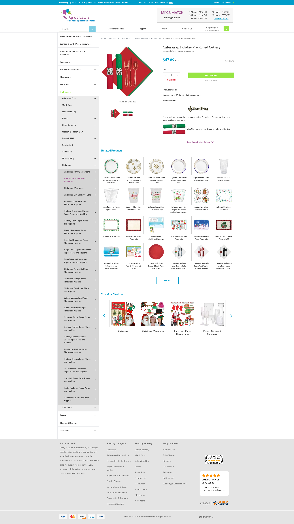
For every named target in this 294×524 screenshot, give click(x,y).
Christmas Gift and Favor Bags (77, 195)
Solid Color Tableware (117, 492)
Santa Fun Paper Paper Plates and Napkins (77, 389)
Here (171, 2)
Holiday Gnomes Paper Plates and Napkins (77, 360)
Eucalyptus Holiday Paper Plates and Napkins (75, 351)
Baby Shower (169, 455)
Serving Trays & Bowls (117, 487)
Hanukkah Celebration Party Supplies (76, 399)
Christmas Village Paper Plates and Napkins (75, 280)
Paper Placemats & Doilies (116, 468)
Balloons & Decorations (70, 69)
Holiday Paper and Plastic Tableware (75, 180)
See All (167, 281)
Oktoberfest (67, 145)
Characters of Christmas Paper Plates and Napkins (75, 370)
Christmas (66, 165)
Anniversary (169, 449)
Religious (167, 472)
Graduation (168, 466)
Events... (63, 415)
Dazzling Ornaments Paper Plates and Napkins (76, 241)
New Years (67, 407)
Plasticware (65, 77)
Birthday (167, 461)
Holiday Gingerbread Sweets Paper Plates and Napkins (76, 212)
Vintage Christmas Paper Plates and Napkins (75, 203)
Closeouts (64, 430)
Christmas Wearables (73, 188)
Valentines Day (69, 98)
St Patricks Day (142, 461)
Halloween (67, 151)
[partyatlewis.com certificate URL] (214, 502)
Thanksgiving (68, 158)
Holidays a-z (65, 92)
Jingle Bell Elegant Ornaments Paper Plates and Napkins (77, 251)
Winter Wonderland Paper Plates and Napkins (76, 299)
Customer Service (116, 28)
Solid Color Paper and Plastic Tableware (73, 53)
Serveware (65, 84)
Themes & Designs (68, 423)
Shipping (142, 28)
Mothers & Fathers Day (72, 132)
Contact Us (187, 28)
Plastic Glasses (114, 481)
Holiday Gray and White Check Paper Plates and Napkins (75, 339)
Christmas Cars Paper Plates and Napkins (77, 290)
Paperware (65, 62)
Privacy (164, 28)
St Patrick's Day (69, 111)
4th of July (140, 472)
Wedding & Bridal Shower (175, 483)
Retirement (168, 478)
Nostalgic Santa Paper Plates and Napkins (77, 380)
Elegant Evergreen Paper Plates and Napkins (75, 232)
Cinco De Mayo (69, 125)
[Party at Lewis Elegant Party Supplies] (85, 15)
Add (211, 75)
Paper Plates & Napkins (118, 475)
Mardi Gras (67, 105)
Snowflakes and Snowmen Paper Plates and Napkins (75, 261)
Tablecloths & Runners (117, 498)
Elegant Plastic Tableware (119, 461)
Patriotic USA (68, 138)
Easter (65, 118)
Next (231, 315)
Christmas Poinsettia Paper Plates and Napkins (76, 270)
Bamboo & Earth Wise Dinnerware (75, 44)
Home (103, 39)
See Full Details (221, 18)
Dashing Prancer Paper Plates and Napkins (77, 328)
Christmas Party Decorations (77, 172)
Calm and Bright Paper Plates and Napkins (77, 319)
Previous (104, 315)
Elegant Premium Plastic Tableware (76, 36)
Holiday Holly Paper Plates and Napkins (76, 222)
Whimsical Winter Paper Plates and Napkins (75, 309)
